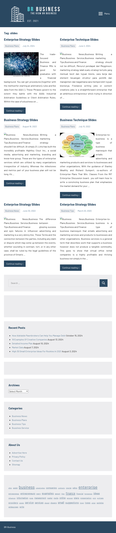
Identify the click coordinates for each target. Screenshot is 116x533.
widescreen (13, 507)
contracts (61, 488)
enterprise (88, 487)
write (22, 507)
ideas (96, 493)
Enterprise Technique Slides (79, 39)
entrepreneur (13, 494)
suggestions (72, 502)
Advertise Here (19, 452)
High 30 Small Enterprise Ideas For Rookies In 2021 (37, 351)
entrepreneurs (27, 493)
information (22, 498)
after (10, 488)
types (87, 502)
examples (48, 493)
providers (13, 502)
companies (51, 487)
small (61, 502)
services (39, 502)
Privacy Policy (18, 456)
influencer (12, 498)
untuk (93, 503)
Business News (12, 211)
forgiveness (88, 494)
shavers (54, 503)
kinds (31, 498)
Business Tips (67, 211)
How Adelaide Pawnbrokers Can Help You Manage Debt (39, 335)
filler (63, 494)
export (57, 493)
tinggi (82, 503)
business (27, 487)
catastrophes (40, 488)
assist (15, 488)
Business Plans (12, 46)
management (40, 498)
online (62, 497)
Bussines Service (20, 428)
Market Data (18, 347)
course (68, 488)
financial (79, 494)
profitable (100, 498)
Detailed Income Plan (22, 343)
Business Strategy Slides (21, 120)
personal (70, 498)
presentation (86, 498)
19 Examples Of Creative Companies (29, 339)
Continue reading (14, 110)
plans (76, 498)
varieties (100, 503)
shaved (47, 503)
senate (21, 503)
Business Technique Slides (78, 120)
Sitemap (16, 464)
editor (75, 488)
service (29, 502)
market (49, 498)
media (56, 498)
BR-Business (10, 527)
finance (70, 493)
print (94, 498)
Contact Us (17, 460)
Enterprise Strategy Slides (22, 39)
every (38, 494)
